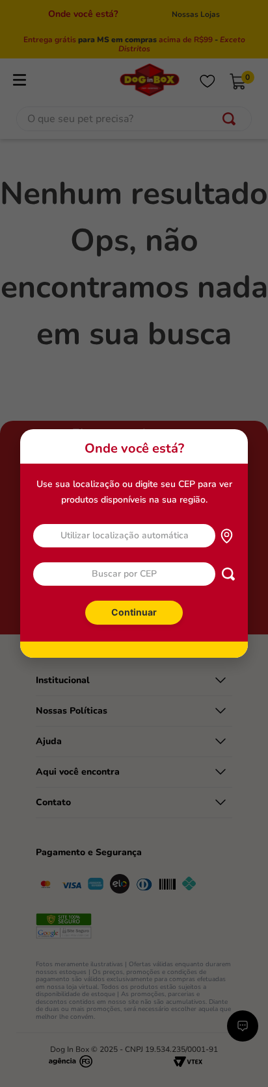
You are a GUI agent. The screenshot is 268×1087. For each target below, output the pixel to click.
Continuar (134, 612)
